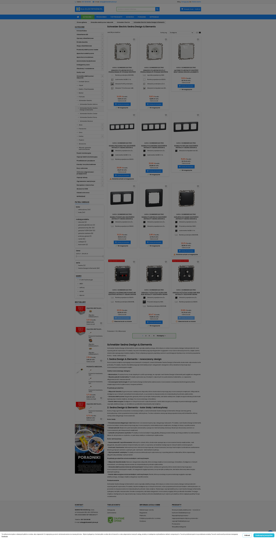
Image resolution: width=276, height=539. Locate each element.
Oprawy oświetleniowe (85, 38)
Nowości (130, 17)
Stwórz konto (196, 2)
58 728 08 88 (86, 2)
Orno (80, 132)
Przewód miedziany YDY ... (96, 337)
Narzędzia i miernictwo (85, 185)
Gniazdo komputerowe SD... (157, 88)
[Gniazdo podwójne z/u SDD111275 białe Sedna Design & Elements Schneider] (144, 84)
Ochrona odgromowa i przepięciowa (85, 173)
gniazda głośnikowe (86, 225)
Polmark (82, 97)
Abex (80, 125)
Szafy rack (81, 72)
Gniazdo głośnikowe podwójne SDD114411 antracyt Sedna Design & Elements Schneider (122, 294)
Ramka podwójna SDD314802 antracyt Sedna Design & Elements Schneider (122, 219)
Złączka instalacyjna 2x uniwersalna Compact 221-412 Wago (94, 308)
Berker (81, 93)
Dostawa (143, 521)
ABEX (81, 284)
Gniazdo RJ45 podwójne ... (124, 84)
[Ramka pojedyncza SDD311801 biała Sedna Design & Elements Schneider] (144, 79)
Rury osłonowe (82, 168)
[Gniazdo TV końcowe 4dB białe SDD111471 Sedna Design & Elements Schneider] (112, 88)
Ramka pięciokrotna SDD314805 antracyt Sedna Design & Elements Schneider (122, 147)
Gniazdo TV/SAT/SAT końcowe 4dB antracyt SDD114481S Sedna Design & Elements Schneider (154, 294)
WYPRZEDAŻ (81, 196)
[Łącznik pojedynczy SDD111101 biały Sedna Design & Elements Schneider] (144, 75)
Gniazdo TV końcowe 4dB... (124, 88)
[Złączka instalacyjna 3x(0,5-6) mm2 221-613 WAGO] (90, 349)
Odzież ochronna (83, 193)
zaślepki (82, 242)
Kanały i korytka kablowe (86, 164)
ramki (81, 239)
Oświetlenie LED (82, 34)
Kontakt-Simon (84, 82)
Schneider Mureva (86, 121)
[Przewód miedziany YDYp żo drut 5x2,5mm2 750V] (90, 386)
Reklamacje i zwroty (147, 510)
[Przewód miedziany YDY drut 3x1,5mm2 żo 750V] (90, 332)
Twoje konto (113, 505)
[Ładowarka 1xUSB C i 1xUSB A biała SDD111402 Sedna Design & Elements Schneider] (112, 79)
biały (81, 212)
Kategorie (87, 17)
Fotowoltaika (82, 31)
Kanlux (81, 136)
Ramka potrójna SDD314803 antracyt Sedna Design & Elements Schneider (186, 147)
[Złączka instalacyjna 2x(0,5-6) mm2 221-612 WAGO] (90, 311)
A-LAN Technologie (86, 280)
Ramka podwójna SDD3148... (189, 235)
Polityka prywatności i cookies (150, 518)
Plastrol (81, 140)
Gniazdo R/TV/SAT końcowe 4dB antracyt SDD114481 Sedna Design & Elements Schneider (186, 294)
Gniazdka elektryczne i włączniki (85, 77)
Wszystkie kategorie (179, 527)
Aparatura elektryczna (85, 53)
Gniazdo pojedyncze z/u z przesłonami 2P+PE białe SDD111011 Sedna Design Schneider (122, 72)
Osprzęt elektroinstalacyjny (87, 157)
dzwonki (82, 222)
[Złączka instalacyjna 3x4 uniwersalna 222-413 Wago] (90, 340)
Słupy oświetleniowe (84, 46)
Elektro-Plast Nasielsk (86, 89)
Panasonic (82, 129)
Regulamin (143, 513)
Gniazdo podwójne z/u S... (156, 84)
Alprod (81, 295)
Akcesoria (82, 144)
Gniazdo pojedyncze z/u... (124, 151)
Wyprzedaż (154, 17)
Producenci (101, 17)
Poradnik (142, 17)
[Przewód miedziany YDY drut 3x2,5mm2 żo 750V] (90, 370)
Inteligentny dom (83, 65)
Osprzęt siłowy (82, 177)
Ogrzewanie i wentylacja (86, 181)
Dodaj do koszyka (122, 104)
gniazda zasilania (85, 233)
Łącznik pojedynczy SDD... (156, 75)
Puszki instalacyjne (84, 153)
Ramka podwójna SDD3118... (124, 75)
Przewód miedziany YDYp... (96, 391)
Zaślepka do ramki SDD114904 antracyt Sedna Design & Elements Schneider (186, 219)
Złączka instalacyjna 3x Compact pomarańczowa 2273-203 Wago (94, 404)
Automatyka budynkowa (86, 61)
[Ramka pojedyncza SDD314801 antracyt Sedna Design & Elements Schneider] (112, 159)
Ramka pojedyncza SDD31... (156, 79)
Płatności (143, 515)
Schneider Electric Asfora (88, 104)
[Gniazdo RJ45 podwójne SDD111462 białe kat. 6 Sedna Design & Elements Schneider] (112, 84)
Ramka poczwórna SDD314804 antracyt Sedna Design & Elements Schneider (154, 147)
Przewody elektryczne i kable (87, 50)
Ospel (81, 85)
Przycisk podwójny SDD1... (188, 226)
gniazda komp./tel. (86, 228)
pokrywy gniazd (84, 236)
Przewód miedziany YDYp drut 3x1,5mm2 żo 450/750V (94, 367)
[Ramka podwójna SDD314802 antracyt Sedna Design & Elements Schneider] (176, 235)
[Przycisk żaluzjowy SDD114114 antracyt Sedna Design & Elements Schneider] (144, 302)
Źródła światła (82, 42)
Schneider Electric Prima (88, 117)
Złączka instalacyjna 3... (94, 345)
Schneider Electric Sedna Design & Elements (88, 109)
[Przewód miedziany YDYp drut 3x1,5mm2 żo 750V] (90, 407)
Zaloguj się (185, 2)
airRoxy (82, 288)
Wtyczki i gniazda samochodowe (85, 148)
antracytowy (84, 210)
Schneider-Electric (85, 100)
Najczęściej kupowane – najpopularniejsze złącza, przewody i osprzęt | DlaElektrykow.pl (185, 518)
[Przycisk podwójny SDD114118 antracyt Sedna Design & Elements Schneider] (176, 226)
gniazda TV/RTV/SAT (86, 230)
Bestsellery (80, 302)
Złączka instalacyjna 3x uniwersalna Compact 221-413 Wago (94, 329)
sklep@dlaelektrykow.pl (108, 2)
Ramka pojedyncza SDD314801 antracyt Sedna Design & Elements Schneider (154, 219)
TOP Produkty (116, 17)
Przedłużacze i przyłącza (86, 161)
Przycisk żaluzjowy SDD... (155, 302)
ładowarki (83, 245)
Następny (161, 336)
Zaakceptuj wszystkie (264, 535)
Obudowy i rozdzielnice (85, 68)
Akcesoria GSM (82, 189)
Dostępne (182, 32)
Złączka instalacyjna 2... (94, 316)
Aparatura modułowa (85, 57)
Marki (78, 276)
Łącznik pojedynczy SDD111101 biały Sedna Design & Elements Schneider (186, 72)
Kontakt (79, 505)
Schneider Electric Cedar (88, 114)
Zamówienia (111, 513)
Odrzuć (247, 535)
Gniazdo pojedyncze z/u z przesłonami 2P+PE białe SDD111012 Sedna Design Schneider (154, 72)
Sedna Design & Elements (89, 268)
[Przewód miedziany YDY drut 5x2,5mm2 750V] (90, 378)
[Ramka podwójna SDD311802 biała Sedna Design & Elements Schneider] (112, 75)
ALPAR (81, 291)
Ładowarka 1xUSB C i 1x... (123, 79)
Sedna (81, 265)
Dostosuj (5, 536)
